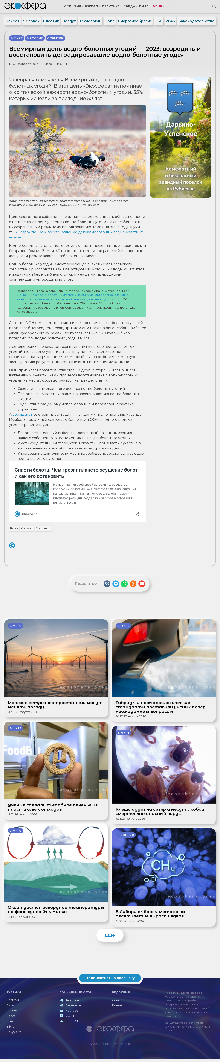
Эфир (157, 6)
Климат (12, 21)
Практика (111, 6)
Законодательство (197, 21)
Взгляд (91, 6)
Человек (31, 21)
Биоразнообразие (135, 21)
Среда (129, 6)
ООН (63, 64)
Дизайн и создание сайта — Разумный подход (191, 1053)
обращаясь (22, 414)
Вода (110, 21)
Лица (144, 6)
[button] (107, 583)
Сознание (43, 528)
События (72, 6)
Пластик (51, 21)
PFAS (170, 21)
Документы (14, 1032)
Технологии (90, 21)
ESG (158, 21)
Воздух (69, 21)
